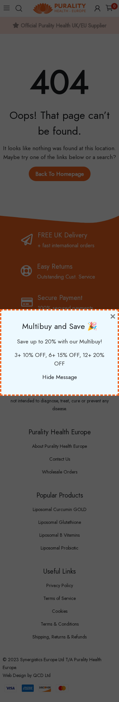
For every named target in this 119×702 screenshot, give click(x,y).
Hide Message (59, 377)
